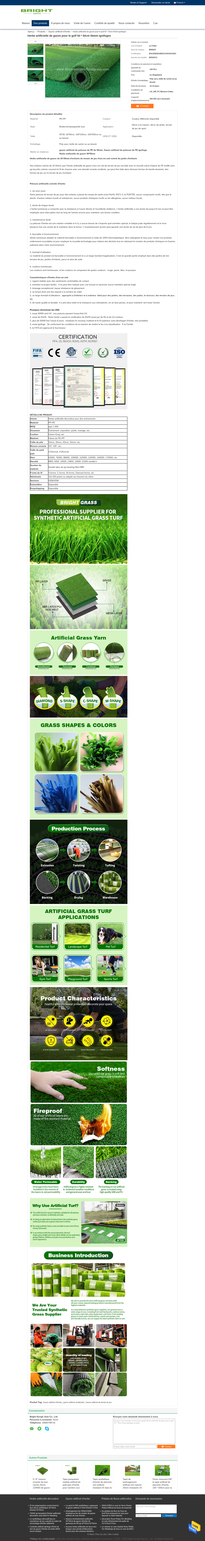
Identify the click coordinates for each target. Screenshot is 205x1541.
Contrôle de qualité (104, 23)
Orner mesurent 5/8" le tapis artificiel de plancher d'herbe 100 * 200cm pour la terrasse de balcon (162, 1485)
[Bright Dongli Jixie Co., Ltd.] (37, 11)
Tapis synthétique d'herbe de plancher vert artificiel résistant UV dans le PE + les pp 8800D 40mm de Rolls (102, 1486)
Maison (26, 23)
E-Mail (90, 1534)
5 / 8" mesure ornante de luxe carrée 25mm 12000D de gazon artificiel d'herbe (41, 1485)
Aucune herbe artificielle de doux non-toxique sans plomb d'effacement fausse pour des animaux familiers (81, 1529)
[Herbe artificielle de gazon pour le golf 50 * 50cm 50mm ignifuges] (35, 49)
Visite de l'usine (82, 23)
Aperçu (31, 31)
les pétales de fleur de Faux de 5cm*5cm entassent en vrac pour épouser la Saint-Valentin (115, 1513)
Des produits (40, 23)
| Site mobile (113, 1534)
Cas (155, 23)
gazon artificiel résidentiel (73, 1402)
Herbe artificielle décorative (44, 1498)
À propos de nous (60, 23)
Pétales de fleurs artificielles (116, 1498)
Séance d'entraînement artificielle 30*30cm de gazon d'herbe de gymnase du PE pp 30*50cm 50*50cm (81, 1521)
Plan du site (100, 1534)
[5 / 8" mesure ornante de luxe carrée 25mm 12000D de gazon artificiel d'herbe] (42, 1470)
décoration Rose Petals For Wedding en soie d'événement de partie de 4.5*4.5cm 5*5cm (117, 1521)
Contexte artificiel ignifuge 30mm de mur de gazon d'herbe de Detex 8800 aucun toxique (45, 1529)
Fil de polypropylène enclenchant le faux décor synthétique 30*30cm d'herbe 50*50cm (44, 1508)
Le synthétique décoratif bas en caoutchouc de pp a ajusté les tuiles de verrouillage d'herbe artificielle (45, 1521)
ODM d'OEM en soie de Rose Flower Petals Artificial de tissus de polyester (117, 1507)
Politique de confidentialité (42, 1539)
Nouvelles (144, 23)
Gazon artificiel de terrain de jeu (99, 1402)
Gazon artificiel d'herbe (59, 31)
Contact (144, 106)
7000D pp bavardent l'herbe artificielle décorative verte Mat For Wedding (45, 1514)
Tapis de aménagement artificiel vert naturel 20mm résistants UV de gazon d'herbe (132, 1485)
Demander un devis (160, 2)
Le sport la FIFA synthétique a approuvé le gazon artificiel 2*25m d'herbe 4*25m (82, 1507)
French (180, 2)
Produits (41, 31)
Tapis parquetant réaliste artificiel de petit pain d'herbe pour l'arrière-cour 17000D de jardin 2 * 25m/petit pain (72, 1486)
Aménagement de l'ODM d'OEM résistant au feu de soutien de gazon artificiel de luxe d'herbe (80, 1513)
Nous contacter (127, 23)
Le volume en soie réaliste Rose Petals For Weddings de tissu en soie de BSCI (118, 1528)
